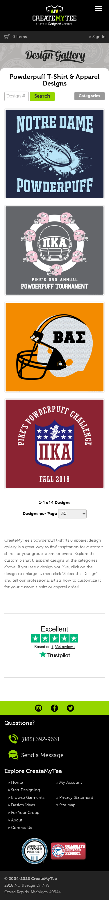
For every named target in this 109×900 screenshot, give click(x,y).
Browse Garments (27, 798)
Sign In (99, 37)
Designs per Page (40, 514)
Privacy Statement (76, 798)
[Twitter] (70, 708)
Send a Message (42, 755)
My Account (70, 783)
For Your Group (25, 813)
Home (17, 783)
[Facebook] (54, 708)
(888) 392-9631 (40, 739)
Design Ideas (23, 805)
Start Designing (25, 790)
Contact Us (21, 828)
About (16, 820)
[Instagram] (38, 708)
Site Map (67, 805)
